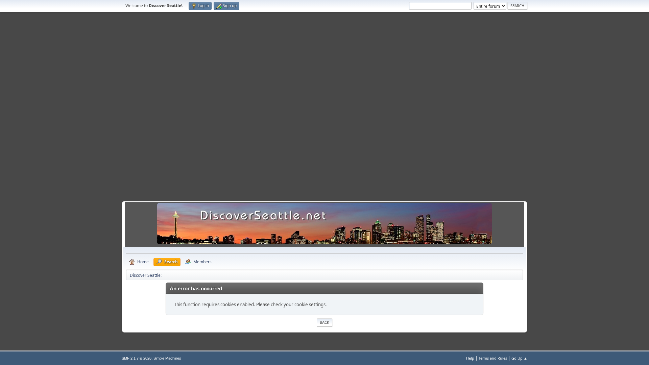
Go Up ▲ (519, 358)
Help (470, 358)
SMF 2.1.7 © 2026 (136, 358)
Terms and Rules (493, 358)
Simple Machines (167, 358)
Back (324, 322)
